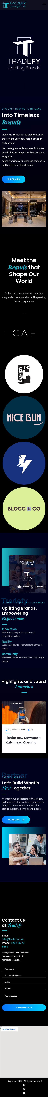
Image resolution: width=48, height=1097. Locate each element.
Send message (24, 1007)
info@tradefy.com (13, 939)
